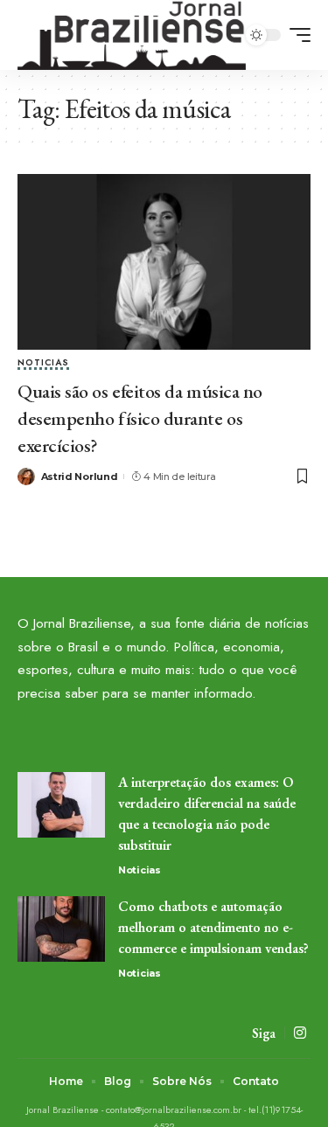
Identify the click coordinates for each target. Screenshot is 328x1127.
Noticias (43, 363)
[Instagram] (300, 1033)
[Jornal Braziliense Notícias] (131, 35)
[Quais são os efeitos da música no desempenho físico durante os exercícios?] (164, 262)
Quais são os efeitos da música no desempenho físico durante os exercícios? (139, 418)
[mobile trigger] (296, 35)
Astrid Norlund (79, 476)
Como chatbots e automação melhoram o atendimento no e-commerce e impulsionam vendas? (213, 927)
